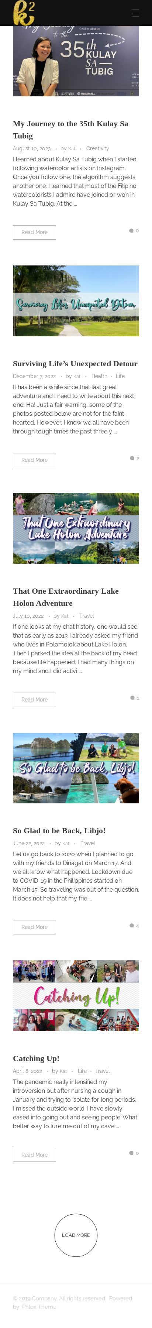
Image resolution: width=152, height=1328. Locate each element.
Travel (86, 616)
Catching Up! (36, 1058)
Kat (72, 148)
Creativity (97, 148)
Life (120, 376)
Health (99, 376)
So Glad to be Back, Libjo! (59, 830)
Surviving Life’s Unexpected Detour (75, 363)
